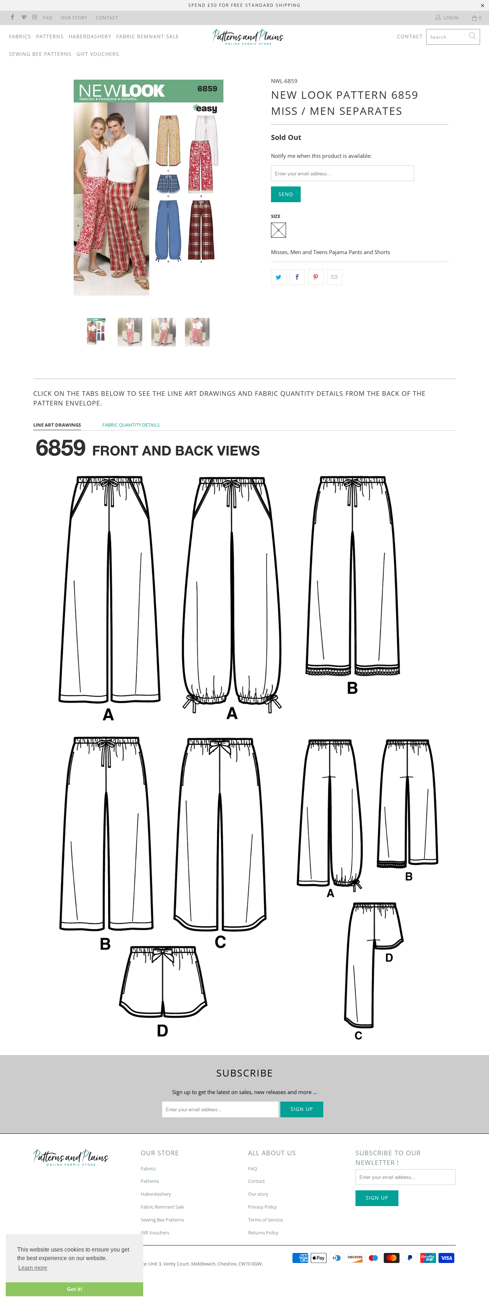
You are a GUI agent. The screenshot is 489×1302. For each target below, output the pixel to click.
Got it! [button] (74, 1289)
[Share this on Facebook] (297, 277)
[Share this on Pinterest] (316, 277)
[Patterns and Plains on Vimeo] (23, 18)
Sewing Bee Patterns (40, 53)
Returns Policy (263, 1232)
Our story (258, 1194)
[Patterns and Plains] (248, 37)
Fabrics (20, 36)
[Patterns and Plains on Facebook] (12, 18)
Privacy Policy (262, 1207)
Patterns (50, 36)
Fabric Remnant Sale (147, 36)
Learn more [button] (32, 1268)
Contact (107, 18)
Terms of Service (265, 1219)
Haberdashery (90, 36)
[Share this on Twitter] (278, 277)
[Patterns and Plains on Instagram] (35, 18)
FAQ (47, 18)
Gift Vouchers (98, 53)
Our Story (74, 18)
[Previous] (45, 192)
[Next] (251, 192)
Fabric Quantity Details (131, 425)
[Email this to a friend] (334, 277)
